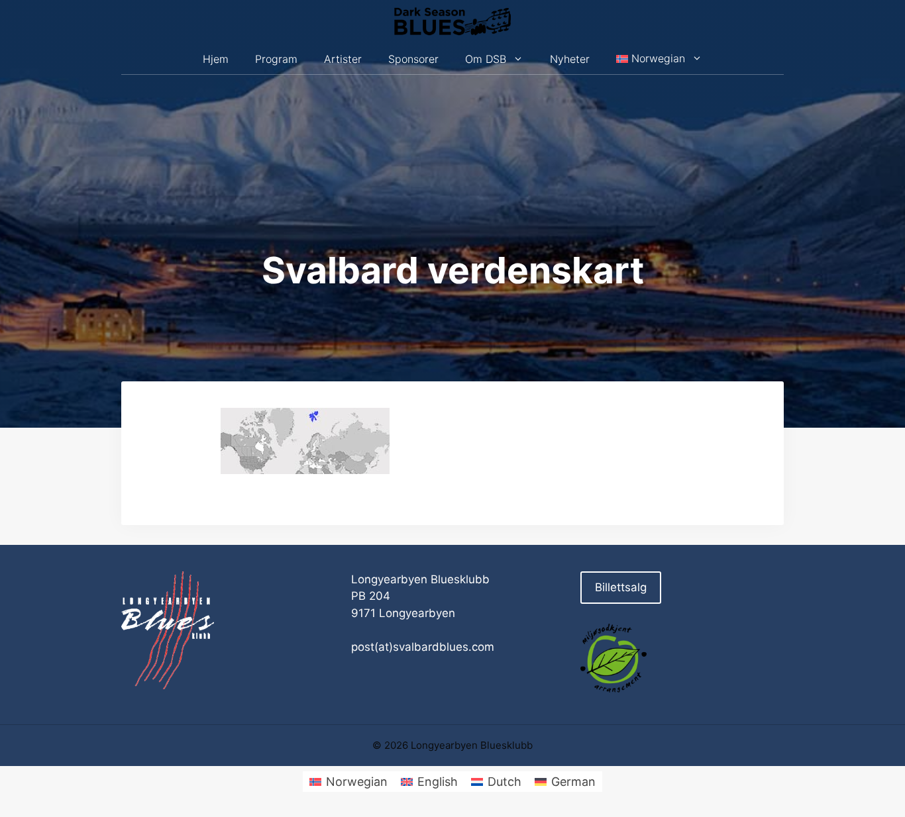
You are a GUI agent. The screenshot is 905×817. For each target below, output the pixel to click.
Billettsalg (621, 587)
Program (276, 59)
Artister (343, 59)
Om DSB (485, 59)
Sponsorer (413, 59)
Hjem (216, 59)
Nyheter (570, 59)
